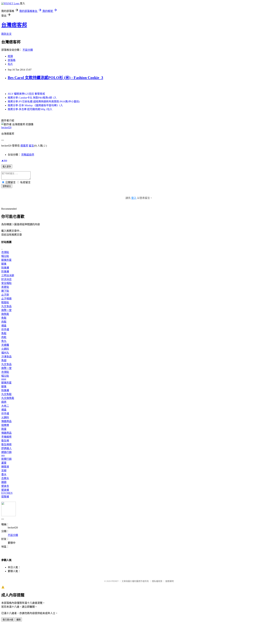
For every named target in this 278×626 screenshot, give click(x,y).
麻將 (3, 402)
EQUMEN (7, 493)
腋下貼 (5, 290)
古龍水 (5, 478)
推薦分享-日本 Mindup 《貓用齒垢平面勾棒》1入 (35, 105)
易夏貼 (5, 287)
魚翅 (3, 360)
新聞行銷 (6, 459)
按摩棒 (5, 425)
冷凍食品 (6, 356)
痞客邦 (24, 145)
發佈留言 (7, 186)
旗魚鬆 (5, 314)
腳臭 (3, 263)
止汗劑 (5, 294)
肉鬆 (3, 321)
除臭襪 (5, 267)
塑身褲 (5, 489)
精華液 (5, 466)
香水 (3, 474)
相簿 (10, 56)
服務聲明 (169, 581)
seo (3, 455)
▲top (4, 160)
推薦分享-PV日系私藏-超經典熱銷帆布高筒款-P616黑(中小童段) (44, 101)
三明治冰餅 (7, 275)
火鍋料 (5, 348)
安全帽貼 (6, 283)
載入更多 (7, 166)
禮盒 (3, 325)
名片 (10, 64)
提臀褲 (5, 496)
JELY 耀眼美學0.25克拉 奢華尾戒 (26, 93)
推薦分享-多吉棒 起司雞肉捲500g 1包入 (30, 109)
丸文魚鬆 (6, 394)
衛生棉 (5, 440)
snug (3, 379)
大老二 (5, 405)
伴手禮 (5, 329)
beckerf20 (6, 127)
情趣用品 (6, 421)
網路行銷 (6, 452)
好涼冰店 (6, 279)
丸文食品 (6, 306)
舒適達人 (6, 448)
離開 (18, 619)
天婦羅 (5, 345)
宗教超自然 (27, 154)
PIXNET (115, 581)
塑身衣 (5, 486)
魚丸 (3, 341)
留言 (31, 145)
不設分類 (28, 49)
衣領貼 (5, 252)
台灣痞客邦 (14, 25)
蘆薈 (3, 462)
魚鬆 (3, 318)
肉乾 (3, 337)
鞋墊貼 (5, 302)
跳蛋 (3, 429)
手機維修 (6, 436)
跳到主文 (6, 34)
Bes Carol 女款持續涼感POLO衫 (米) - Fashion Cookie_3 (55, 78)
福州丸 (5, 352)
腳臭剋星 (6, 260)
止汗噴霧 (6, 298)
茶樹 (3, 470)
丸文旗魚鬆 (7, 398)
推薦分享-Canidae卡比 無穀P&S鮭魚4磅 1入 (32, 97)
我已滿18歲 (8, 619)
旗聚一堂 (6, 310)
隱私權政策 (157, 581)
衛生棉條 (6, 444)
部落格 (11, 60)
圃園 (3, 482)
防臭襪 (5, 271)
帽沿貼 (5, 256)
